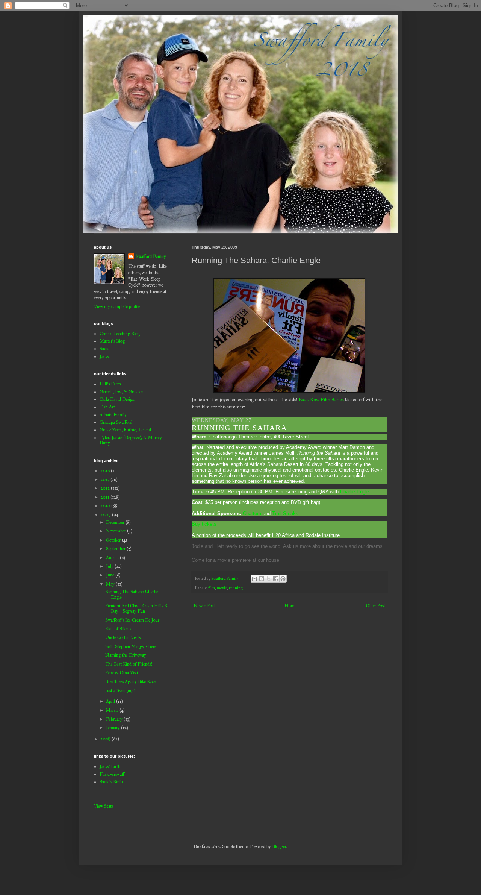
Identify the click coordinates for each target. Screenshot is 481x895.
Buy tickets (204, 524)
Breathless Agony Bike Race (130, 681)
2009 (106, 514)
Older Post (375, 605)
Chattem (252, 513)
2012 (106, 488)
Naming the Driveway (125, 655)
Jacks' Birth (110, 766)
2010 (106, 505)
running (235, 588)
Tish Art (107, 407)
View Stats (103, 806)
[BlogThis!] (261, 579)
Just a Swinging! (120, 690)
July (110, 566)
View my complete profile (117, 306)
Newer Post (204, 605)
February (115, 719)
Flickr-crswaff (112, 774)
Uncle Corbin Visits (123, 637)
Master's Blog (112, 341)
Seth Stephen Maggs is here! (131, 646)
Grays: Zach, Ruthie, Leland (125, 429)
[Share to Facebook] (276, 579)
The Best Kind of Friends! (128, 664)
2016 (106, 470)
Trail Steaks (285, 513)
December (116, 522)
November (116, 531)
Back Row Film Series (321, 399)
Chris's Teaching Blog (120, 333)
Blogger (279, 846)
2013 (105, 479)
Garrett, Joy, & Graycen (122, 391)
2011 (105, 497)
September (116, 548)
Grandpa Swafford (116, 422)
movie (222, 588)
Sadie (104, 348)
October (114, 540)
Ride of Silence (118, 628)
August (113, 557)
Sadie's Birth (111, 781)
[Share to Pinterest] (283, 579)
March (112, 710)
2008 (106, 739)
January (113, 727)
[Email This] (254, 579)
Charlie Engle (354, 492)
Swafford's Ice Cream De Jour (132, 620)
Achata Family (113, 414)
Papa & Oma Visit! (122, 672)
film (211, 588)
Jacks (104, 356)
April (111, 701)
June (110, 575)
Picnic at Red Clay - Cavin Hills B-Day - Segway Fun (137, 608)
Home (290, 605)
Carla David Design (117, 399)
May (111, 584)
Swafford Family (151, 256)
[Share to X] (268, 579)
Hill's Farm (110, 384)
